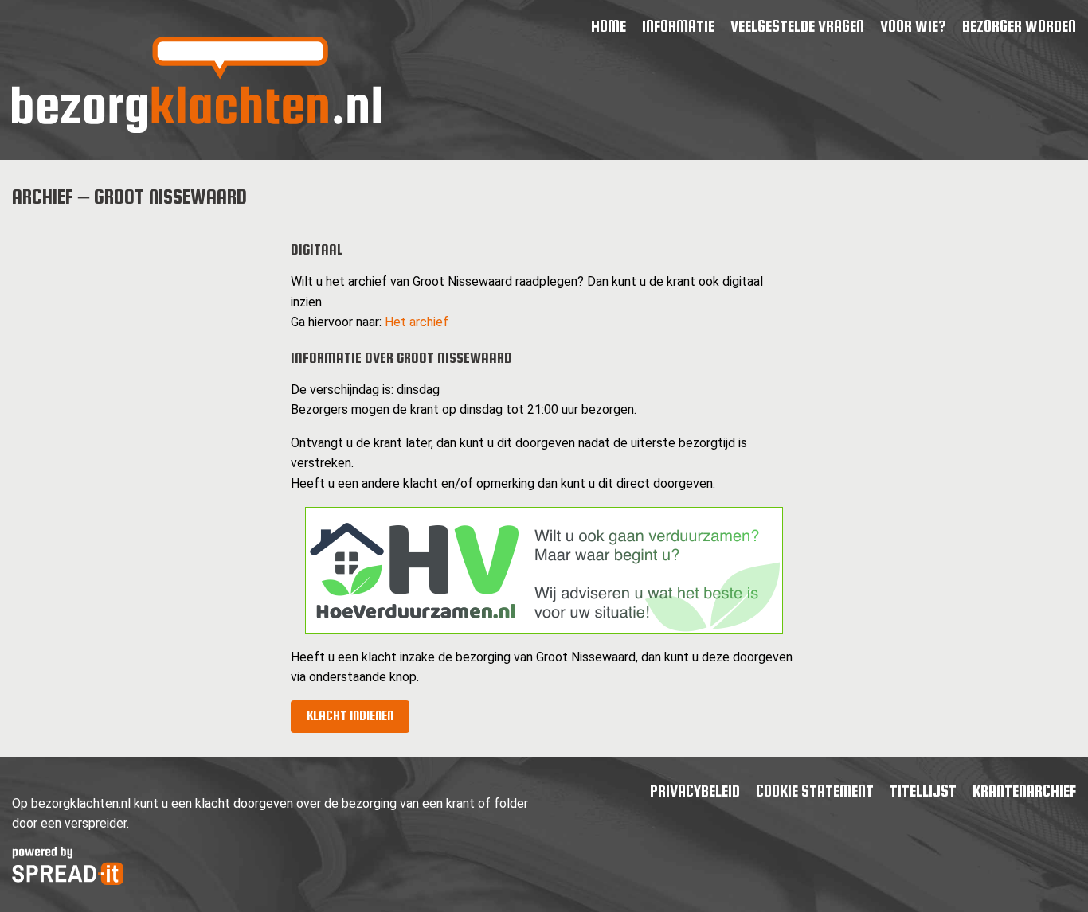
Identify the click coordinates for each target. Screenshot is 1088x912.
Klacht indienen (350, 715)
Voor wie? (913, 26)
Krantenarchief (1024, 790)
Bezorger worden (1019, 26)
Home (608, 26)
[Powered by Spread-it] (67, 880)
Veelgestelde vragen (797, 26)
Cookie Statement (815, 790)
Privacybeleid (695, 790)
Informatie (678, 26)
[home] (196, 128)
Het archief (416, 321)
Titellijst (923, 790)
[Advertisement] (138, 323)
